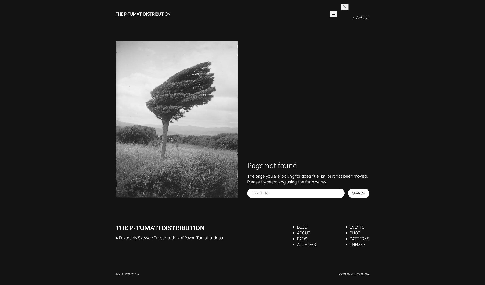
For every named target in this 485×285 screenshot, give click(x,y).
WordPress (363, 273)
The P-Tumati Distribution (143, 14)
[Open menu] (333, 14)
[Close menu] (345, 7)
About (362, 17)
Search (358, 193)
